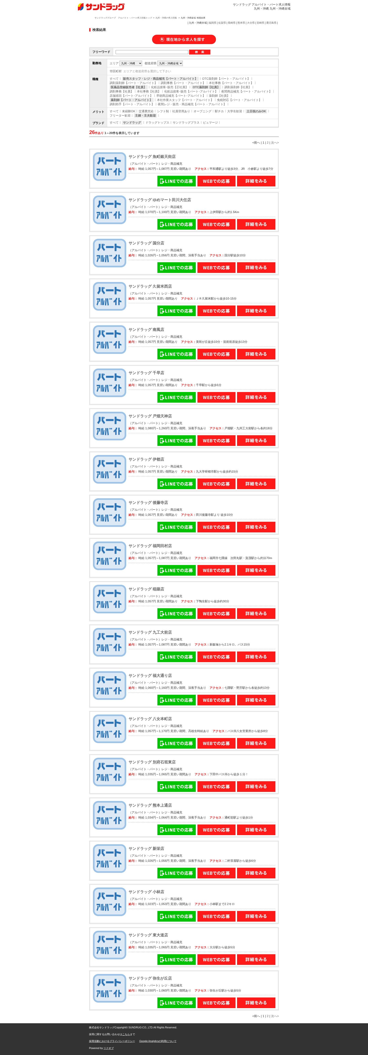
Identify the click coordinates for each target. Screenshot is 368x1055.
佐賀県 (222, 22)
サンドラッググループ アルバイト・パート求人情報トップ (123, 18)
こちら (126, 1034)
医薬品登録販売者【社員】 (129, 87)
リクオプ (109, 1048)
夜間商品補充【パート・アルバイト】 (246, 91)
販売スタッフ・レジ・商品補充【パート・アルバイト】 (160, 78)
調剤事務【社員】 (122, 91)
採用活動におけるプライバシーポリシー (112, 1041)
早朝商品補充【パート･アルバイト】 (181, 95)
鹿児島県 (271, 22)
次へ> (275, 142)
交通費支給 (146, 111)
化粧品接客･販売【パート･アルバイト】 (191, 91)
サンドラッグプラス (186, 122)
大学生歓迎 (234, 111)
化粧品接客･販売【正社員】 (169, 87)
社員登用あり (181, 111)
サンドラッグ (132, 122)
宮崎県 (260, 22)
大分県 (251, 22)
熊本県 (241, 22)
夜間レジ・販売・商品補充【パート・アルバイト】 (192, 104)
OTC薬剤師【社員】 (206, 87)
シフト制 (163, 111)
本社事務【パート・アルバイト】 (231, 83)
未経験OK (128, 111)
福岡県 (212, 22)
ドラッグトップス (157, 122)
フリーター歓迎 (120, 115)
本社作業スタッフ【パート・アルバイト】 (185, 100)
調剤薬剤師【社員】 (237, 87)
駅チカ (219, 111)
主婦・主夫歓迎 (145, 115)
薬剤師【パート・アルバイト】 (131, 100)
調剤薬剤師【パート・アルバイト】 (133, 83)
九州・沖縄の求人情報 (166, 18)
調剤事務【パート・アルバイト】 (183, 83)
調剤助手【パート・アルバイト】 (132, 104)
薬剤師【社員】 (219, 95)
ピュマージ (210, 122)
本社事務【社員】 (149, 91)
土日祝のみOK (256, 111)
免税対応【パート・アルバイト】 (239, 100)
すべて (114, 78)
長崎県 (232, 22)
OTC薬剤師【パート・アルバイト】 (226, 78)
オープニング (202, 111)
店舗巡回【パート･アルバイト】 (131, 95)
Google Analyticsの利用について (158, 1041)
